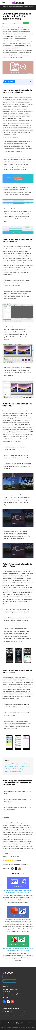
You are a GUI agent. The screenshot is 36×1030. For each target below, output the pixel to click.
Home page (5, 6)
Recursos (11, 6)
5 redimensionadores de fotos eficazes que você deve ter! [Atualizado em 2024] (18, 891)
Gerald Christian (18, 23)
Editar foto (16, 6)
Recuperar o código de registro (10, 989)
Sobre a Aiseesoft (4, 1023)
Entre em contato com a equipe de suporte (14, 994)
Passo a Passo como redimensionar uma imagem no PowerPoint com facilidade (18, 920)
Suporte (19, 1023)
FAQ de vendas (6, 991)
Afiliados (30, 1023)
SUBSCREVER (8, 1011)
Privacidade (13, 1023)
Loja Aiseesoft (10, 981)
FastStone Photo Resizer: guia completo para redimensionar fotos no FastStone (18, 949)
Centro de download (10, 977)
